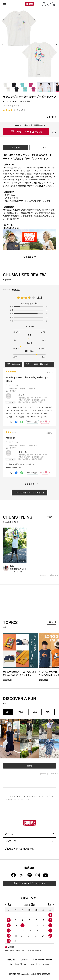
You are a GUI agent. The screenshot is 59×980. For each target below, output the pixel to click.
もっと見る (28, 256)
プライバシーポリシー (42, 959)
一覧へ (50, 516)
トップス (14, 796)
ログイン (44, 4)
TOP (7, 796)
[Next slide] (56, 43)
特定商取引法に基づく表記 (22, 964)
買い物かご (53, 4)
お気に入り (48, 4)
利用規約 (23, 959)
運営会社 (11, 959)
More (29, 765)
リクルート (44, 964)
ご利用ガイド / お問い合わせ (19, 848)
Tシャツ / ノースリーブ (29, 796)
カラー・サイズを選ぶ (29, 132)
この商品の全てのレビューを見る (29, 492)
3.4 (39, 297)
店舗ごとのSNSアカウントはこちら (29, 883)
